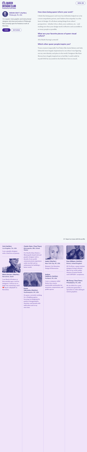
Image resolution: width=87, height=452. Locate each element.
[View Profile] (11, 266)
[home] (9, 5)
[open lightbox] (5, 14)
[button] (81, 3)
